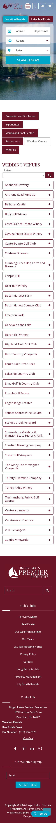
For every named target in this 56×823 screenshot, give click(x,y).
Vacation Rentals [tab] (15, 19)
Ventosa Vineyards (17, 510)
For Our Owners (28, 616)
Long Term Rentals (28, 669)
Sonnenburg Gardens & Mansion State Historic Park (23, 433)
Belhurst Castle (15, 204)
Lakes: (8, 170)
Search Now (28, 60)
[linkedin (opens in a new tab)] (32, 748)
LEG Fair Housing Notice (28, 646)
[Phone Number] (35, 6)
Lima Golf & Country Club (22, 383)
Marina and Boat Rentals (19, 133)
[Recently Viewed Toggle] (43, 6)
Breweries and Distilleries (20, 116)
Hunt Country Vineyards (21, 354)
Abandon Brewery (17, 185)
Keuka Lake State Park (20, 364)
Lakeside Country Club (20, 373)
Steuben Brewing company (23, 445)
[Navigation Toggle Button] (28, 6)
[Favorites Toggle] (50, 6)
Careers (28, 661)
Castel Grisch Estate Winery (23, 224)
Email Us (28, 738)
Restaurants (12, 141)
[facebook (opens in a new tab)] (16, 748)
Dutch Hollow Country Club (23, 305)
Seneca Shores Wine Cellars (23, 413)
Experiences (12, 124)
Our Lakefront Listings (28, 631)
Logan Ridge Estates (18, 403)
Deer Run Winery (16, 286)
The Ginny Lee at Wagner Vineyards (22, 466)
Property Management (28, 676)
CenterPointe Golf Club (20, 243)
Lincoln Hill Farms (17, 393)
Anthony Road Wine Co (20, 194)
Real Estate (28, 624)
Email (12, 775)
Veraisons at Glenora (19, 520)
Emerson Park (14, 315)
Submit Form (28, 785)
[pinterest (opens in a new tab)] (24, 748)
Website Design (16, 812)
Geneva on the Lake (18, 325)
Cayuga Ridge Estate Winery (23, 234)
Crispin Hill (12, 276)
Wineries (10, 150)
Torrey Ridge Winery (18, 487)
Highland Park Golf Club (21, 344)
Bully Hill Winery (16, 214)
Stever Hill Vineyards (19, 455)
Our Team (28, 639)
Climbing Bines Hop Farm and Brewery (25, 264)
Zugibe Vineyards (16, 539)
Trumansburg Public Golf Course (22, 499)
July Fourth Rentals (28, 684)
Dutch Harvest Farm (18, 295)
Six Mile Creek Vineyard (20, 422)
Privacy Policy (28, 654)
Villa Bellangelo (15, 530)
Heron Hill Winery (16, 335)
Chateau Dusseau (16, 253)
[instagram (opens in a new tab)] (40, 748)
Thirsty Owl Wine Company (23, 478)
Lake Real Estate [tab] (40, 19)
